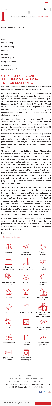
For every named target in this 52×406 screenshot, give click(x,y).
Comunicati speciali (8, 57)
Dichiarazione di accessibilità (33, 382)
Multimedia (5, 54)
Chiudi (43, 403)
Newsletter (5, 50)
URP (20, 376)
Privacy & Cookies (41, 373)
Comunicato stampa (11, 237)
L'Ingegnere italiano (8, 61)
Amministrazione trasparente (21, 373)
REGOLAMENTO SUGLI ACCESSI (34, 379)
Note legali (29, 376)
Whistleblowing (14, 382)
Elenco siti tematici (15, 379)
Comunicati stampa (8, 46)
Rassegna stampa (7, 42)
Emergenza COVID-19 (9, 69)
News (3, 39)
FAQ (6, 373)
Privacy (23, 404)
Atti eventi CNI (6, 65)
